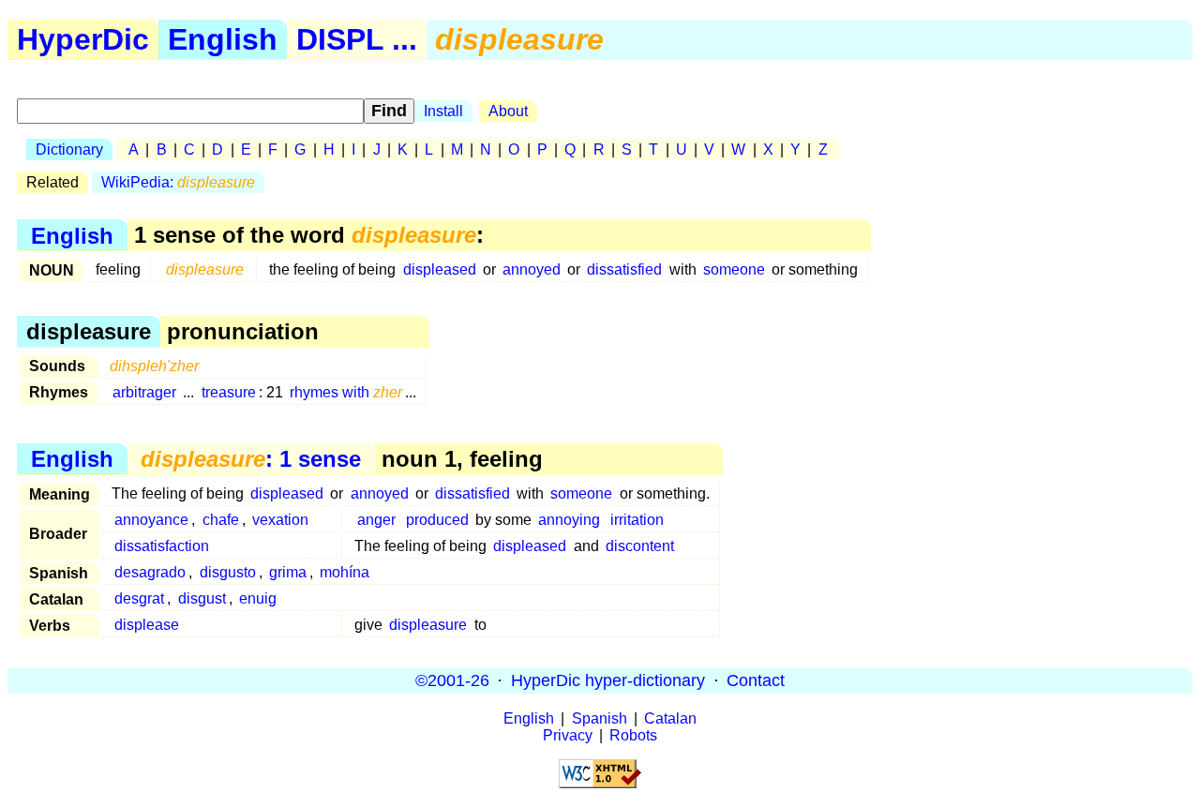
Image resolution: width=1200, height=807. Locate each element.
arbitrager (144, 392)
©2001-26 (452, 680)
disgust (202, 598)
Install (443, 111)
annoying (569, 520)
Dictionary (69, 149)
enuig (258, 598)
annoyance (151, 520)
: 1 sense (251, 458)
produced (437, 520)
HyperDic (83, 39)
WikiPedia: (178, 182)
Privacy (567, 735)
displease (146, 625)
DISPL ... (356, 39)
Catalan (670, 718)
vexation (280, 520)
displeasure (428, 625)
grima (288, 572)
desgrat (139, 598)
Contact (756, 680)
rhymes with (346, 392)
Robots (633, 735)
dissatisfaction (161, 546)
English (223, 39)
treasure (229, 392)
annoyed (531, 269)
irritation (637, 520)
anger (376, 520)
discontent (640, 546)
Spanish (599, 718)
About (508, 111)
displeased (439, 269)
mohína (344, 572)
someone (734, 269)
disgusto (228, 572)
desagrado (150, 572)
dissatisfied (624, 269)
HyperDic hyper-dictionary (608, 680)
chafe (220, 520)
